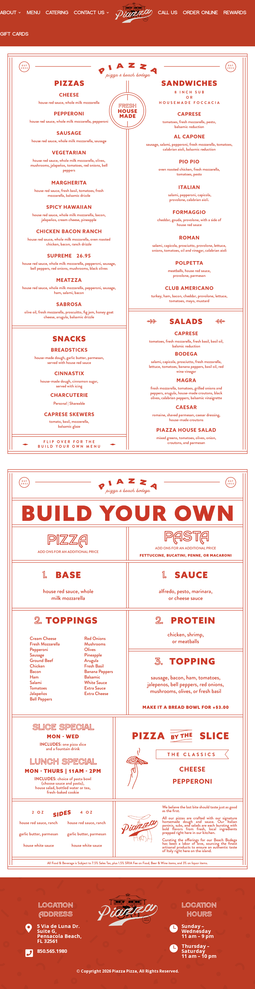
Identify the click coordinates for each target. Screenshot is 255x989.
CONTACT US (89, 12)
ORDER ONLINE (200, 12)
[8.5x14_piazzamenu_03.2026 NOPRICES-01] (127, 460)
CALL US (167, 12)
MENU (33, 12)
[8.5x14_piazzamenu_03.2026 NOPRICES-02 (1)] (127, 876)
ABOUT (8, 12)
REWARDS (234, 12)
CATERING (57, 12)
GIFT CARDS (14, 34)
